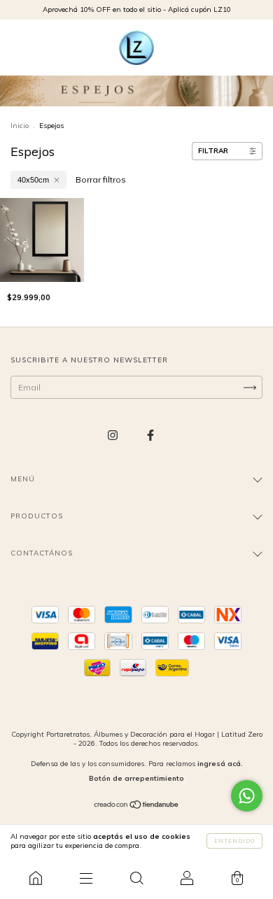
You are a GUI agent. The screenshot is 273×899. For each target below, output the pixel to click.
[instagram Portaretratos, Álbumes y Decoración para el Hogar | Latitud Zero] (113, 435)
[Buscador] (136, 878)
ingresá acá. (220, 763)
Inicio (19, 125)
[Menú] (86, 878)
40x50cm (33, 180)
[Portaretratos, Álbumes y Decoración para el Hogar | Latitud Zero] (35, 878)
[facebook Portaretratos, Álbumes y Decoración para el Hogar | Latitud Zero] (150, 435)
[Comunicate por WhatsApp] (246, 796)
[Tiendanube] (137, 806)
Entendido (234, 840)
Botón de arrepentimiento (136, 778)
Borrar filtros (101, 179)
